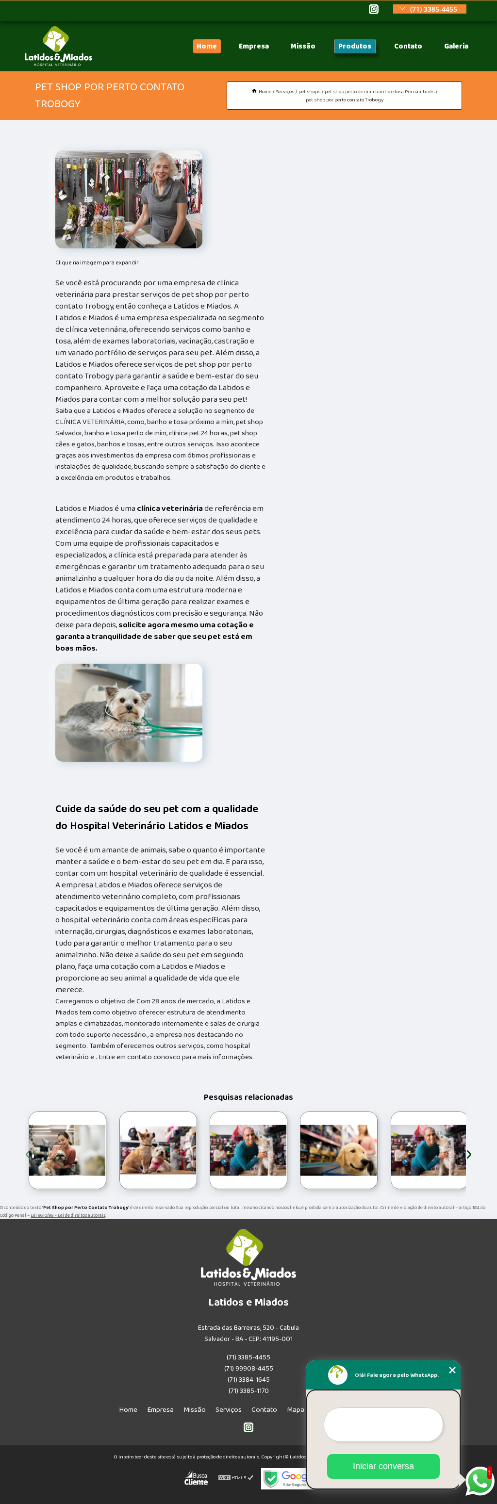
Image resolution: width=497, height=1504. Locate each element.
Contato (408, 46)
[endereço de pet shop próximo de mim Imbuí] (339, 1150)
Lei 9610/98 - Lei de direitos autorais (68, 1215)
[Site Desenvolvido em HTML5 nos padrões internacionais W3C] (236, 1478)
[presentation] (28, 1153)
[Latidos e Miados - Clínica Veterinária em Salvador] (58, 63)
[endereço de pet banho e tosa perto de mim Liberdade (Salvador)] (158, 1150)
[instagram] (374, 10)
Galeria (456, 46)
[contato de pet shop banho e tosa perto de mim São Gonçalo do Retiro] (248, 1150)
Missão (303, 46)
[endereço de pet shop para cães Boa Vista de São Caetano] (67, 1150)
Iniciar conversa (383, 1466)
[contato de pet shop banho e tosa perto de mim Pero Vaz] (429, 1150)
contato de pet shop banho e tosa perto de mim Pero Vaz (389, 1150)
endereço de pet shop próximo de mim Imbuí (293, 1150)
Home (207, 46)
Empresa (254, 46)
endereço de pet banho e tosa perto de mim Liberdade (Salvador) (116, 1150)
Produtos (354, 46)
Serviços (228, 1409)
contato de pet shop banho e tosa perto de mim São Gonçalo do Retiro (208, 1150)
